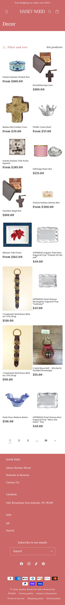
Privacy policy (26, 593)
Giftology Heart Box (42, 169)
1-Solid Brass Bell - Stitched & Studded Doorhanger (47, 369)
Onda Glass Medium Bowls (15, 417)
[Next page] (54, 440)
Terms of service (15, 598)
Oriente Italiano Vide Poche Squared (16, 162)
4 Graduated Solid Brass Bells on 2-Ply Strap (16, 315)
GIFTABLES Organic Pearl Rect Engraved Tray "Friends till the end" (47, 255)
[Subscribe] (51, 551)
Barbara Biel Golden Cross (15, 127)
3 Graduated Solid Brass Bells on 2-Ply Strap (16, 374)
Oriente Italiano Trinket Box (16, 77)
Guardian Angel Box (12, 211)
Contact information (46, 593)
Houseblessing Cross (43, 85)
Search (10, 530)
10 (46, 440)
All (8, 523)
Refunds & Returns (17, 475)
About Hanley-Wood (18, 467)
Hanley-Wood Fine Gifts (31, 589)
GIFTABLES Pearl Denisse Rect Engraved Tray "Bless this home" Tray (47, 419)
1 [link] (10, 440)
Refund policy (54, 598)
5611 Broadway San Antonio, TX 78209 (29, 502)
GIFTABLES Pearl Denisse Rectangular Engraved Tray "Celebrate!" (45, 301)
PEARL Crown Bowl (42, 127)
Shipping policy (36, 598)
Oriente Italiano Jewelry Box (46, 203)
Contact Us (12, 482)
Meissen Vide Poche (12, 253)
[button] (6, 11)
